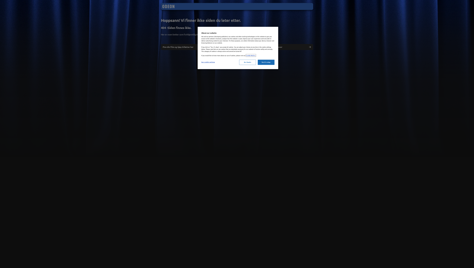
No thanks (247, 62)
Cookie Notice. (251, 55)
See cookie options (208, 62)
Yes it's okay (266, 62)
